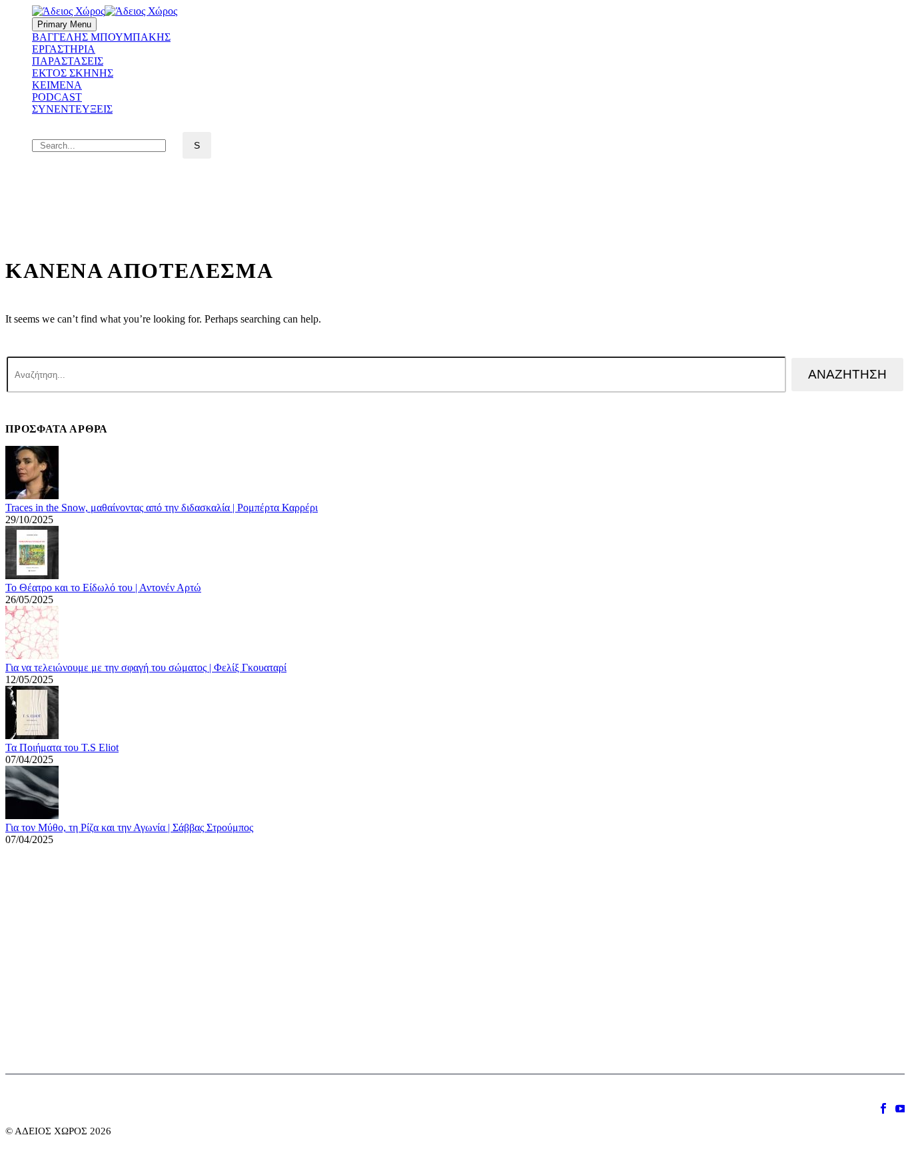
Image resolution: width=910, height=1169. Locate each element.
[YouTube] (900, 1108)
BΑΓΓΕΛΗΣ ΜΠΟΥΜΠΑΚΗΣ (101, 37)
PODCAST (57, 97)
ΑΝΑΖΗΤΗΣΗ (847, 374)
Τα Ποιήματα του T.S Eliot (62, 747)
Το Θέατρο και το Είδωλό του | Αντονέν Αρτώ (103, 587)
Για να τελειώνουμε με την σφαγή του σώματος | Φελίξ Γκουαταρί (145, 667)
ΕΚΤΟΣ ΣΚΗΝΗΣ (72, 73)
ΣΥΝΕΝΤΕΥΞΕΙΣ (72, 109)
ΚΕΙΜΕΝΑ (57, 85)
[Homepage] (104, 11)
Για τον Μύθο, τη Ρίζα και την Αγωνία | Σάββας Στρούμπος (129, 827)
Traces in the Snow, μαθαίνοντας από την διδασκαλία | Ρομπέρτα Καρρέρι (161, 507)
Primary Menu (64, 24)
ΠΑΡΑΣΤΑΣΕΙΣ (67, 61)
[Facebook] (883, 1108)
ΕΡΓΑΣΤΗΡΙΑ (63, 49)
